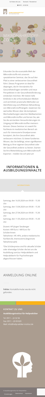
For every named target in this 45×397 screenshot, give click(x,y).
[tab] (22, 186)
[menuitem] (15, 1)
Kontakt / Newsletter (30, 2)
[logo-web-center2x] (18, 11)
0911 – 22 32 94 (23, 5)
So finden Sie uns (15, 2)
